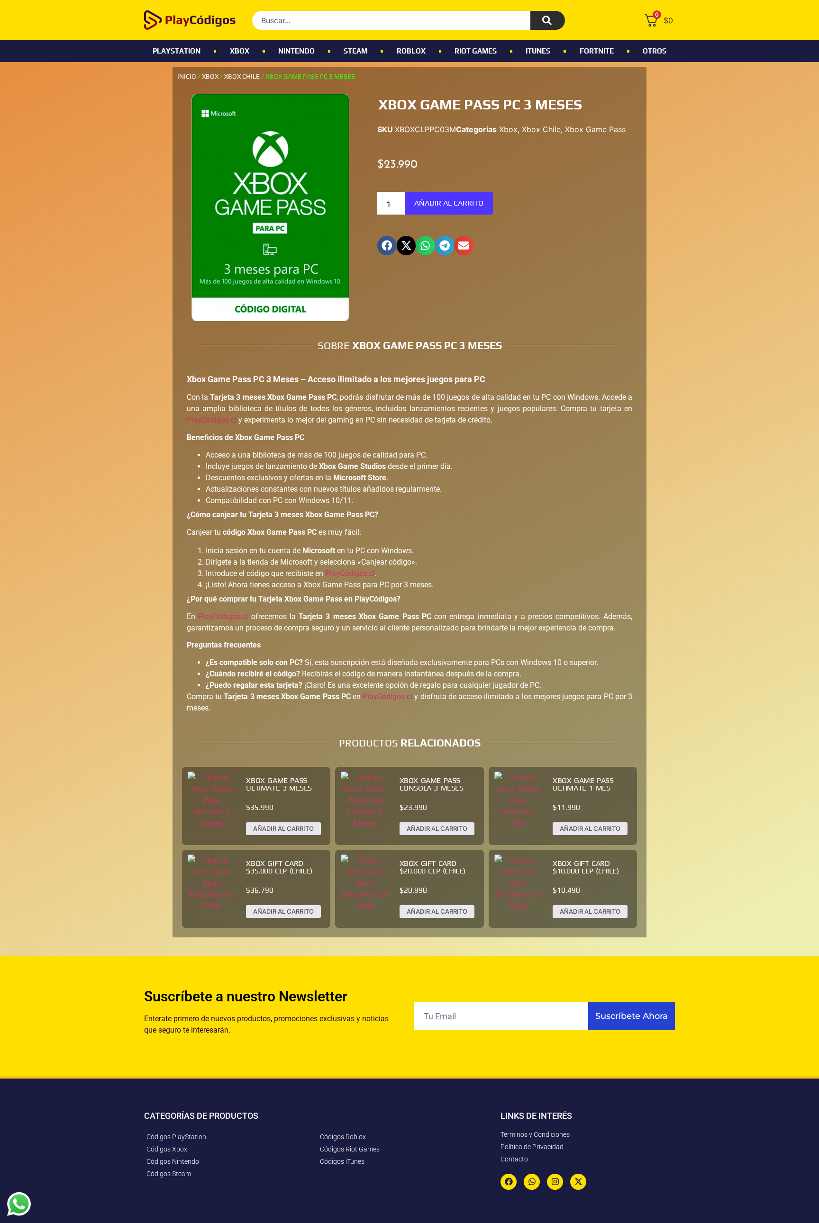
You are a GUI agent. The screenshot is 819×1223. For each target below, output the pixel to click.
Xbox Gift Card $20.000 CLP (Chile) (432, 867)
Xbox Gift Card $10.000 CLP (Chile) (586, 867)
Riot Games (476, 51)
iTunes (538, 51)
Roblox (411, 51)
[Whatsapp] (532, 1182)
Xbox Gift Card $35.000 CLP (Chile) (279, 867)
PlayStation (176, 51)
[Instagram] (555, 1182)
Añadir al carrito (448, 202)
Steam (355, 51)
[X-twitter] (578, 1182)
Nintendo (296, 51)
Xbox (239, 51)
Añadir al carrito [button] (283, 828)
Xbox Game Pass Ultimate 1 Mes (583, 784)
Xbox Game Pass (595, 129)
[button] (387, 245)
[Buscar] (547, 20)
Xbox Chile (242, 76)
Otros (654, 51)
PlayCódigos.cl (212, 419)
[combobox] (391, 20)
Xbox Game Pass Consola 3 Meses (432, 784)
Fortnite (597, 51)
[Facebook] (508, 1182)
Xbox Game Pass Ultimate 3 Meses (279, 784)
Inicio (186, 76)
